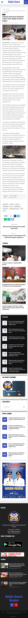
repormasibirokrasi (14, 208)
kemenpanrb (5, 206)
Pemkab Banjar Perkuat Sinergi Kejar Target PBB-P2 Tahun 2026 (17, 337)
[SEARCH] (24, 406)
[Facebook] (12, 605)
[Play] (8, 394)
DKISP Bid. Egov (18, 613)
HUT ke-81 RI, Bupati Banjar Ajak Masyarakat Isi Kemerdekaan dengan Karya (16, 323)
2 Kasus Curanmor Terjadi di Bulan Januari (12, 264)
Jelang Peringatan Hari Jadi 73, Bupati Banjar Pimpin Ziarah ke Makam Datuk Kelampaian (13, 307)
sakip (22, 208)
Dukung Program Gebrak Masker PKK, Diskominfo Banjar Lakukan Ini (14, 237)
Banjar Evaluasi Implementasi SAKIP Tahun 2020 (14, 228)
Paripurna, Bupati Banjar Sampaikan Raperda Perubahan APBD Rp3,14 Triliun (16, 354)
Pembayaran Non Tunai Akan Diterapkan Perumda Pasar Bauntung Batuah (13, 285)
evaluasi (12, 204)
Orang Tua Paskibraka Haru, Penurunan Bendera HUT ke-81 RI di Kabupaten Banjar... (17, 369)
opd (11, 206)
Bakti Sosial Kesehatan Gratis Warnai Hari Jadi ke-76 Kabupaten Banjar (17, 330)
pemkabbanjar (17, 206)
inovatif (17, 204)
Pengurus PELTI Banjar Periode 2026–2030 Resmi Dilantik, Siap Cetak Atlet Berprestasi (17, 565)
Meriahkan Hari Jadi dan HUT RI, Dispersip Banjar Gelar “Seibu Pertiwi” (16, 346)
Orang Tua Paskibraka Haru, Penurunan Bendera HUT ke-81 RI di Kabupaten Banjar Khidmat (18, 574)
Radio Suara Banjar (14, 4)
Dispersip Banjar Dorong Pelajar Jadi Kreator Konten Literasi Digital (17, 361)
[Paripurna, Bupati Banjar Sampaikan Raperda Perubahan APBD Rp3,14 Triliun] (4, 584)
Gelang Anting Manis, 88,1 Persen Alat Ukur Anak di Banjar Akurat (17, 418)
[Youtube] (16, 605)
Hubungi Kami (13, 616)
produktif (5, 208)
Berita (4, 14)
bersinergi (5, 204)
